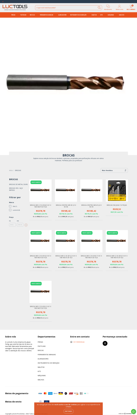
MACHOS (122, 15)
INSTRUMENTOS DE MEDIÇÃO (78, 15)
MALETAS (94, 15)
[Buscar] (99, 7)
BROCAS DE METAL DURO (18, 184)
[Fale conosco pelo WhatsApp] (133, 411)
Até (18, 221)
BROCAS (32, 15)
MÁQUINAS (111, 15)
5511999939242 (78, 342)
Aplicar (26, 225)
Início (11, 170)
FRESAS (13, 15)
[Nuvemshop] (125, 414)
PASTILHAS (23, 15)
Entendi (68, 411)
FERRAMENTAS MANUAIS (47, 15)
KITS (101, 15)
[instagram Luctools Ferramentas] (3, 1)
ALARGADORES (62, 15)
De (10, 221)
